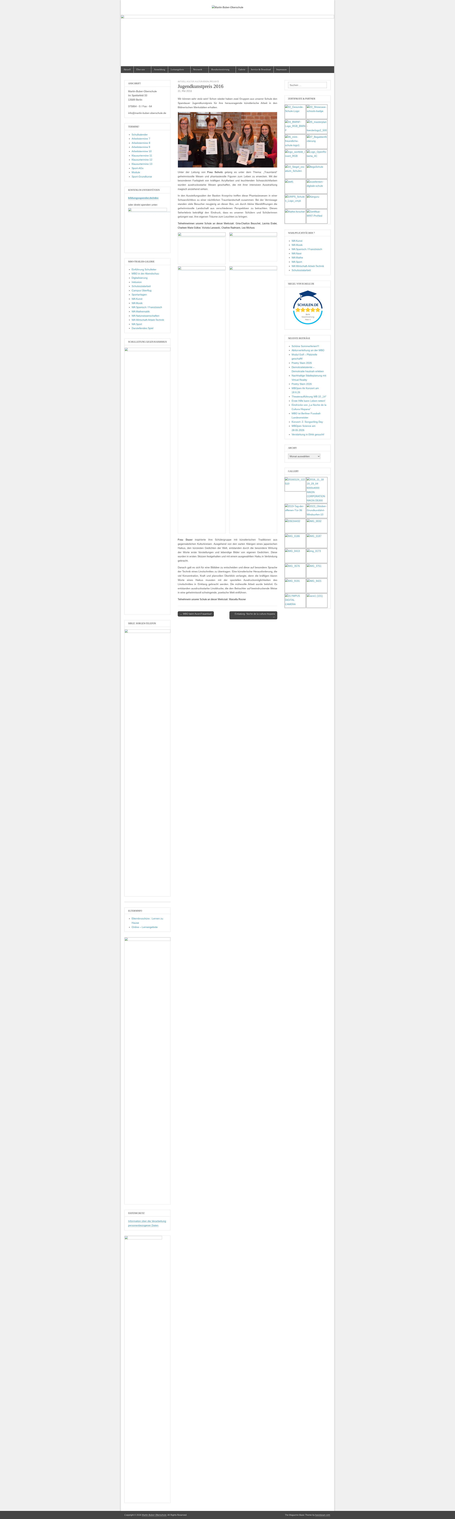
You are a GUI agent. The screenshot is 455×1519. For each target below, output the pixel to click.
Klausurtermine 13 (142, 163)
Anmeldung (159, 69)
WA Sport (137, 324)
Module (136, 172)
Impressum (281, 69)
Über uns (140, 69)
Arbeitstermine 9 (141, 147)
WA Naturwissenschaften (145, 315)
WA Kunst (137, 298)
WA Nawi (296, 253)
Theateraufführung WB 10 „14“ (309, 396)
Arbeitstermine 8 (141, 142)
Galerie (242, 69)
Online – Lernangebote (145, 927)
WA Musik (137, 303)
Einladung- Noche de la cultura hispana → (255, 615)
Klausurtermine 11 (142, 155)
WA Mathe (297, 257)
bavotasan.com (322, 1515)
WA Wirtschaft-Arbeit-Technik (148, 319)
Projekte (214, 82)
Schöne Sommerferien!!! (305, 346)
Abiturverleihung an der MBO (308, 350)
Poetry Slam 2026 (302, 362)
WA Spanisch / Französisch (147, 307)
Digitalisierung (140, 277)
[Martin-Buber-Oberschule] (227, 5)
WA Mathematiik (141, 311)
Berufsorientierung (220, 69)
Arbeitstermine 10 (142, 151)
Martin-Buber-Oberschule (154, 1515)
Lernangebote (177, 69)
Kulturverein (202, 82)
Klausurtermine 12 (142, 159)
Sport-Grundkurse (142, 176)
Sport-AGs (137, 168)
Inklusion (137, 282)
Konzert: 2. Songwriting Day (307, 421)
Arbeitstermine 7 (141, 138)
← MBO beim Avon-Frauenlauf (196, 614)
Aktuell (127, 69)
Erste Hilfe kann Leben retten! (308, 400)
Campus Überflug (141, 290)
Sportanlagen (139, 294)
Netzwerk (197, 69)
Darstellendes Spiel (142, 328)
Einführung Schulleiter (144, 269)
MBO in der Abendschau (145, 273)
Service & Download (261, 69)
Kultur (190, 82)
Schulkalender (140, 134)
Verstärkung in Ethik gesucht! (308, 434)
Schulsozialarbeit (141, 286)
